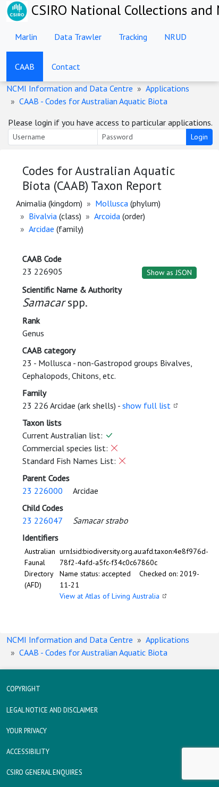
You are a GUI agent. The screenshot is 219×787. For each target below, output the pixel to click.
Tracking (133, 36)
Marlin (26, 36)
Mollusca (111, 203)
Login (199, 137)
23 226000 (42, 490)
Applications (167, 88)
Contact (66, 66)
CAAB (25, 66)
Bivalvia (43, 216)
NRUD (175, 36)
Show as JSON (169, 272)
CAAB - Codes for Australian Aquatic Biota (93, 101)
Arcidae (41, 228)
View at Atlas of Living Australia (109, 596)
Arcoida (107, 216)
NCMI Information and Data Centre (69, 88)
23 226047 (42, 520)
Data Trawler (78, 36)
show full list (146, 405)
